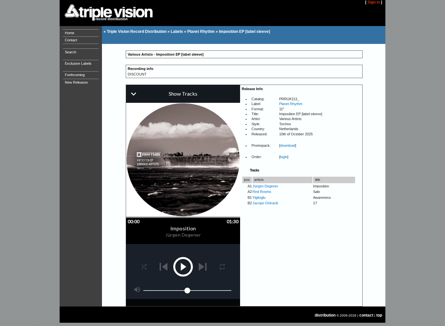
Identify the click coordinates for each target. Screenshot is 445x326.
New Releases (76, 82)
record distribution (111, 19)
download (287, 145)
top (379, 315)
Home (69, 33)
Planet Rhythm (201, 31)
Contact (71, 40)
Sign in (373, 2)
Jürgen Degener (265, 186)
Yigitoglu (259, 197)
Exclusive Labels (78, 63)
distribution (325, 315)
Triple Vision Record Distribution (136, 31)
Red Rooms (261, 192)
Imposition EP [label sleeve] (244, 31)
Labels (177, 31)
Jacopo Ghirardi (265, 203)
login (283, 157)
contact (366, 315)
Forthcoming (75, 75)
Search (70, 52)
